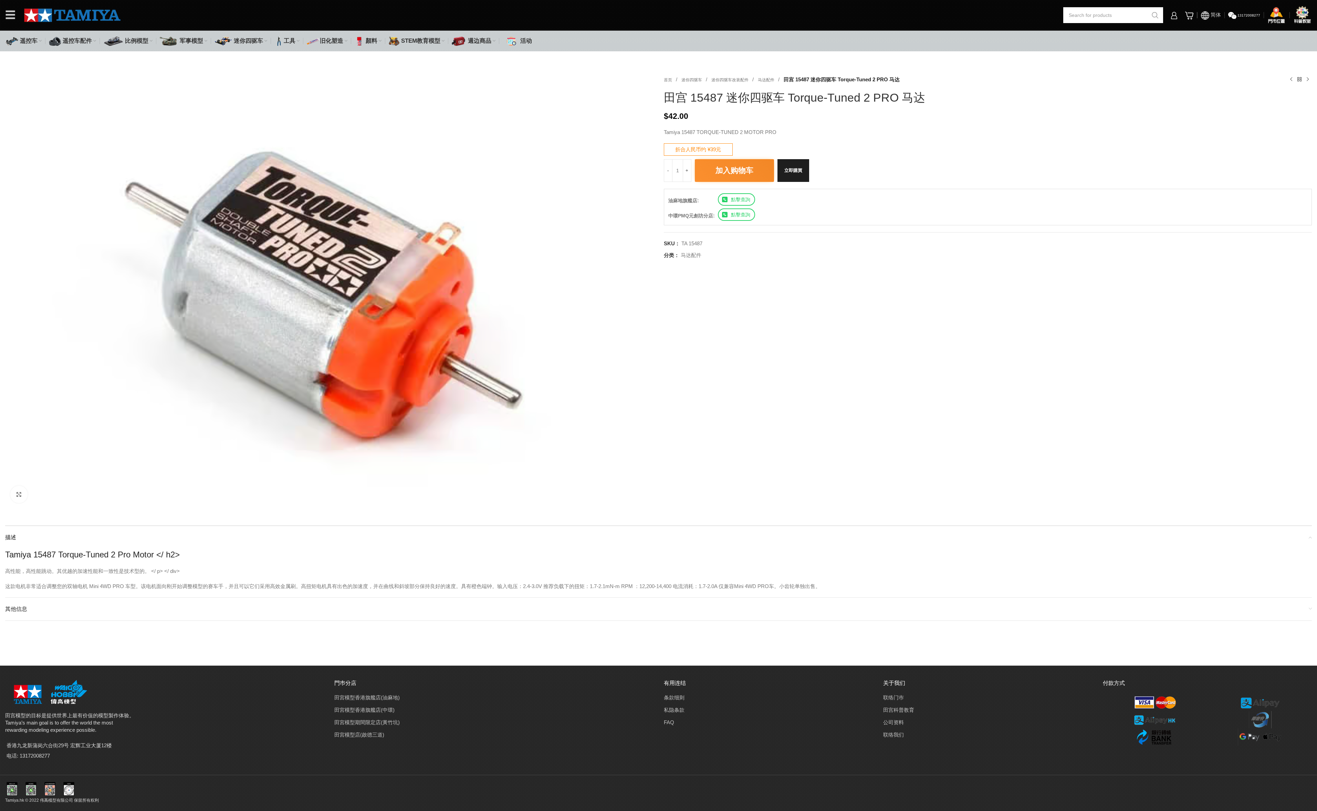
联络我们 (893, 735)
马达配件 (766, 80)
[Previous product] (1291, 79)
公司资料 (893, 722)
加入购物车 (734, 170)
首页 (668, 80)
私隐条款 (674, 710)
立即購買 (793, 170)
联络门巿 (893, 697)
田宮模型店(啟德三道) (359, 735)
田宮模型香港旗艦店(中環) (364, 710)
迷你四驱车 (692, 80)
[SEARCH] (1155, 15)
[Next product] (1308, 79)
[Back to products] (1299, 79)
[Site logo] (72, 15)
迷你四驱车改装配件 (730, 80)
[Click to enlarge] (19, 494)
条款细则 (674, 697)
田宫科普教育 (898, 710)
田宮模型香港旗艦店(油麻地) (367, 697)
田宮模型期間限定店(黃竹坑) (367, 722)
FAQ (669, 722)
